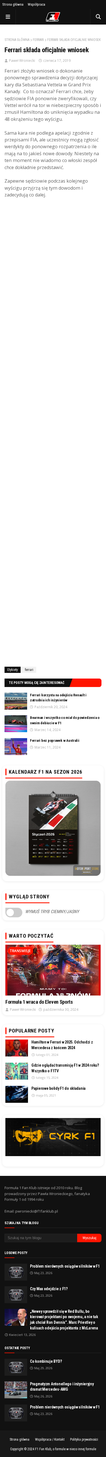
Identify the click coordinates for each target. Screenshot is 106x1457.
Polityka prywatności (84, 1439)
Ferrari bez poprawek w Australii (54, 740)
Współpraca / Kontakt (49, 1439)
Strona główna (12, 4)
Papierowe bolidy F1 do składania (58, 1088)
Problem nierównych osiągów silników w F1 (65, 1266)
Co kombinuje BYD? (46, 1361)
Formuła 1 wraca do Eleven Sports (39, 1002)
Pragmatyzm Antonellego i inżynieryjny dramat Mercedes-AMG (62, 1387)
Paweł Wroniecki (22, 60)
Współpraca (36, 4)
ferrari (38, 40)
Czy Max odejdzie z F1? (49, 1289)
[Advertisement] (53, 431)
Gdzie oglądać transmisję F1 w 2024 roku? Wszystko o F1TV (65, 1068)
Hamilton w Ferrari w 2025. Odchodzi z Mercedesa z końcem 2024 (62, 1045)
